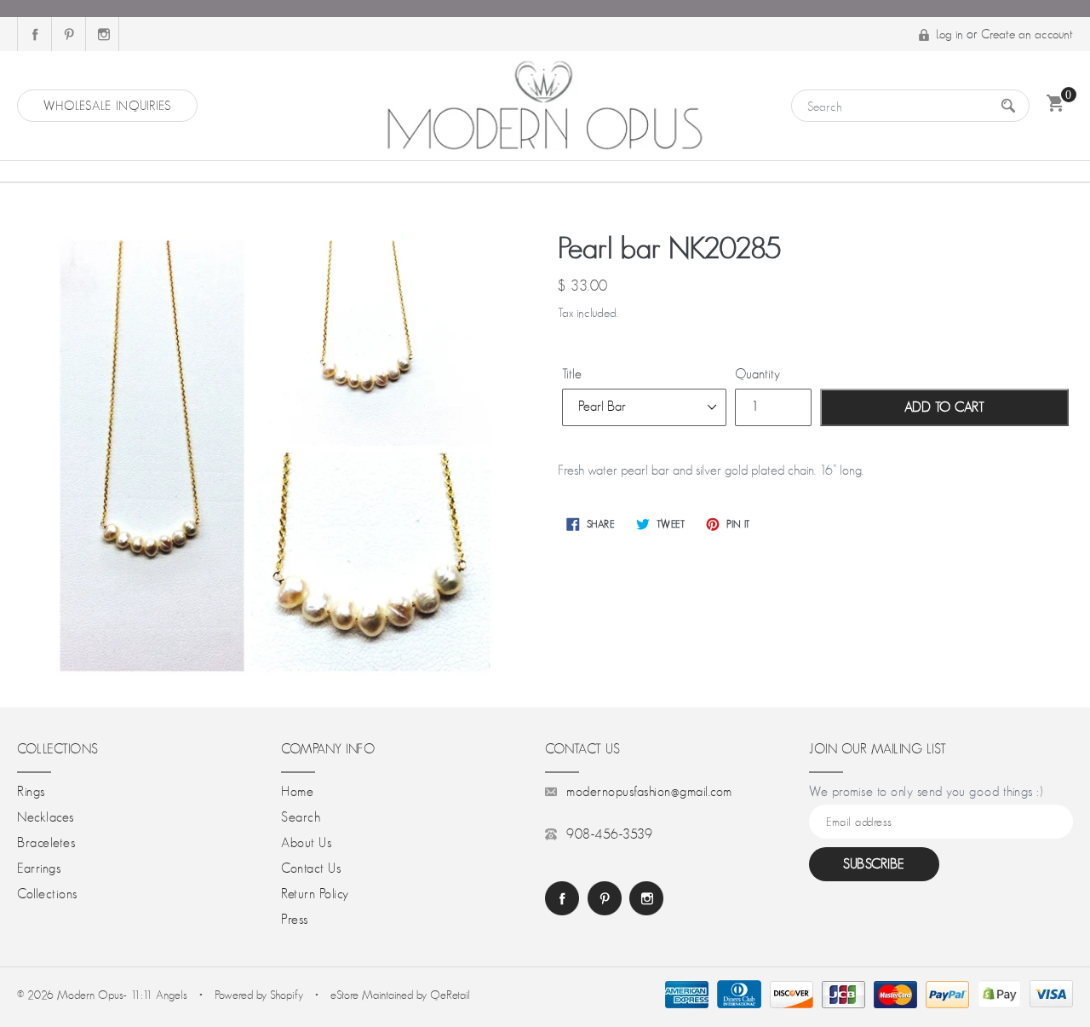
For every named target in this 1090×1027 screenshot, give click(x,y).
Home (297, 791)
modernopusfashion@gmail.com (649, 791)
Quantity (757, 374)
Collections (47, 894)
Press (294, 919)
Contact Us (311, 868)
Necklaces (45, 817)
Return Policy (315, 894)
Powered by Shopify (259, 994)
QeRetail (450, 994)
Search (300, 817)
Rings (31, 791)
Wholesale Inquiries (107, 105)
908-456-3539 (609, 834)
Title (572, 374)
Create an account (1027, 33)
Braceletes (46, 843)
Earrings (38, 868)
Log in (949, 33)
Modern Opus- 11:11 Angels (124, 994)
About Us (306, 843)
